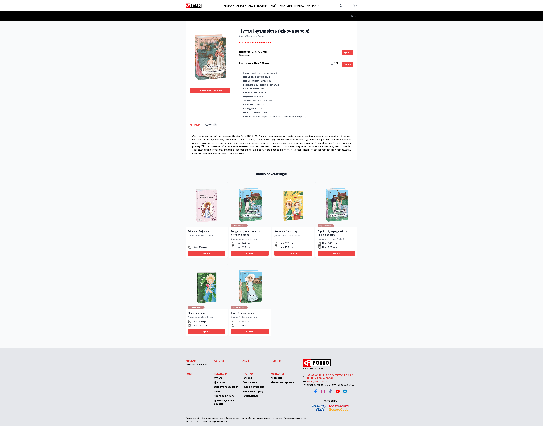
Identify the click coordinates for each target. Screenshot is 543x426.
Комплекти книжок (196, 364)
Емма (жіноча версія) (243, 313)
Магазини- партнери (283, 382)
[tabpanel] (271, 142)
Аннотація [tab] (195, 125)
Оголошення (249, 382)
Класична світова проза (293, 116)
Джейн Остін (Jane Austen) (252, 36)
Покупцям (285, 5)
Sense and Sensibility (285, 231)
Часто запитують (224, 395)
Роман (277, 116)
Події (273, 5)
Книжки (229, 5)
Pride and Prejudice (198, 231)
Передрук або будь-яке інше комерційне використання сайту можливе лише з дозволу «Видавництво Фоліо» (246, 418)
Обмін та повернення (226, 386)
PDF (336, 63)
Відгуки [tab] (210, 124)
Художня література (261, 116)
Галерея (247, 377)
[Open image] (210, 57)
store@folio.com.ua (317, 381)
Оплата (218, 377)
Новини (262, 5)
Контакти (313, 5)
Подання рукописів (253, 386)
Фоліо (354, 16)
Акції (251, 5)
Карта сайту (330, 400)
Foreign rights (250, 395)
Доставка (219, 382)
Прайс (217, 391)
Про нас (299, 5)
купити (206, 253)
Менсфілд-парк (196, 313)
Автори (241, 5)
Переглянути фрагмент (210, 90)
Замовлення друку (253, 391)
